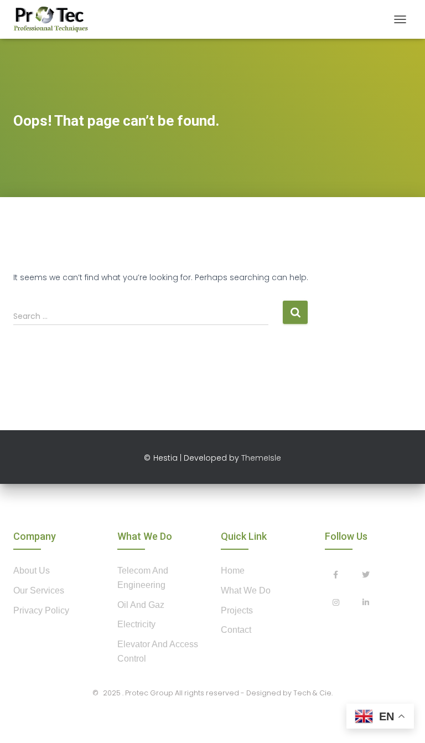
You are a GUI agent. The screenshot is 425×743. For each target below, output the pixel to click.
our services (38, 590)
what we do (246, 590)
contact (236, 629)
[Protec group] (54, 19)
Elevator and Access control (157, 651)
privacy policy (41, 610)
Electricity (136, 624)
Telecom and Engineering (142, 578)
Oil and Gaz (140, 605)
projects (237, 610)
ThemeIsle (261, 457)
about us (31, 570)
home (233, 570)
